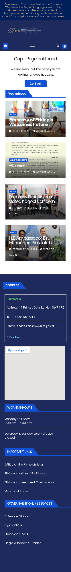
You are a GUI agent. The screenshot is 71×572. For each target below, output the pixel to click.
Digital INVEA (13, 525)
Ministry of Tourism (18, 491)
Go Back (36, 83)
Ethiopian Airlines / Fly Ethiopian (27, 473)
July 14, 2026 (21, 131)
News (13, 114)
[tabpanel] (35, 318)
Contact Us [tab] (14, 299)
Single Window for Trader (23, 543)
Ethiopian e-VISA (16, 534)
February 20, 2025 (25, 208)
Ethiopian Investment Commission (29, 482)
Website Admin (45, 131)
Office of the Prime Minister (24, 464)
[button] (58, 46)
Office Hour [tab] (14, 337)
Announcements (18, 160)
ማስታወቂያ (18, 166)
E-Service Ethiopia (18, 516)
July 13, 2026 (21, 172)
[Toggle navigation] (32, 46)
